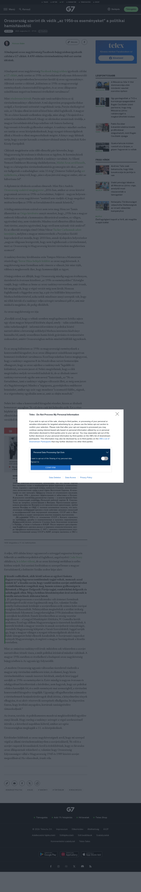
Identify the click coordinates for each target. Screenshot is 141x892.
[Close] (118, 414)
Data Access (70, 477)
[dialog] (70, 446)
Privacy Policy (86, 477)
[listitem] (69, 452)
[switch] (104, 458)
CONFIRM (51, 468)
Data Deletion (55, 477)
